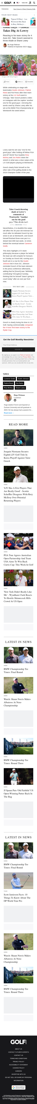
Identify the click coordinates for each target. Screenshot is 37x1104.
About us (18, 1049)
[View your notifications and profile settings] (14, 3)
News (29, 47)
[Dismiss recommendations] (34, 15)
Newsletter (30, 81)
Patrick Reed (8, 383)
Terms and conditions (18, 1058)
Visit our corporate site (28, 1096)
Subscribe (25, 2)
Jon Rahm (17, 158)
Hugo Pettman (15, 44)
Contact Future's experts (18, 1052)
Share (7, 81)
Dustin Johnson (18, 90)
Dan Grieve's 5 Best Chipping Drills (24, 9)
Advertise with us (18, 1074)
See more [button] (18, 225)
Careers (18, 1071)
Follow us (20, 81)
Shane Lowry (20, 388)
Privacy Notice (27, 357)
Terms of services (25, 355)
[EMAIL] (15, 400)
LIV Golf (17, 95)
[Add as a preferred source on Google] (18, 1087)
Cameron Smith (9, 379)
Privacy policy (18, 1061)
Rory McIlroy (8, 388)
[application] (18, 187)
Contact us (18, 1055)
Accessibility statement (18, 1065)
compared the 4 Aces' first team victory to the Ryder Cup (18, 327)
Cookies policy (18, 1068)
